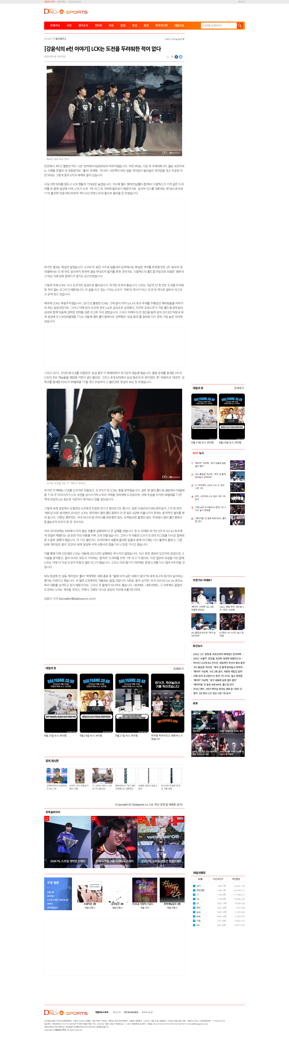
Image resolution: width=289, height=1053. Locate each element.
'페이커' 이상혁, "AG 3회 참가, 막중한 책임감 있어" (218, 671)
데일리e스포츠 (49, 2)
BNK (197, 916)
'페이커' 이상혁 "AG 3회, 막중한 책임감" (202, 608)
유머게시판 (161, 25)
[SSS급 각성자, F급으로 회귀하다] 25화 (144, 904)
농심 (197, 912)
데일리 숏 (51, 668)
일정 (146, 25)
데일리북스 (90, 908)
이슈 (111, 25)
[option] (67, 842)
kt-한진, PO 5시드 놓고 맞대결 (232, 634)
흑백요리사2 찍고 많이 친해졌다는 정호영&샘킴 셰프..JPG (125, 787)
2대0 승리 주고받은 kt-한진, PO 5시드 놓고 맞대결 (210, 508)
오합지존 (50, 892)
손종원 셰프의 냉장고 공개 (147, 787)
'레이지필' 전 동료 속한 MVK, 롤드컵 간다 (210, 519)
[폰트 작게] (168, 57)
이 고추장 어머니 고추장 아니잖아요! (102, 787)
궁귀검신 (50, 896)
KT (196, 903)
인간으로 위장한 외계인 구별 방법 (170, 787)
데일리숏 (179, 25)
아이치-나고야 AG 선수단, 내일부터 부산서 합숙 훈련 (219, 663)
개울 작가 (144, 908)
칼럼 (122, 25)
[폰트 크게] (172, 57)
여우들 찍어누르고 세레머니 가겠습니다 (167, 737)
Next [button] (181, 842)
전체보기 (178, 668)
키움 (197, 921)
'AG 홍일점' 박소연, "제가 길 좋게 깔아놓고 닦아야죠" (210, 475)
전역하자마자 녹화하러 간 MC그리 (56, 787)
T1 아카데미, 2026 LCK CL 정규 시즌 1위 (209, 486)
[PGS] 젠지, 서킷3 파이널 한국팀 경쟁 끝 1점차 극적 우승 (219, 689)
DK (196, 899)
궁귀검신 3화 (117, 904)
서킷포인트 (218, 879)
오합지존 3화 (90, 904)
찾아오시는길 (147, 1012)
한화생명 (199, 890)
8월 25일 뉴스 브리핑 (55, 735)
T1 (196, 895)
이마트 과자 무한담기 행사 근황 (78, 787)
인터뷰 (98, 25)
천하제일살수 (52, 908)
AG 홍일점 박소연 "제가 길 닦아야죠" (203, 634)
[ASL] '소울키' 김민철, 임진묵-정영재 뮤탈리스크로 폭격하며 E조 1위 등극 (219, 658)
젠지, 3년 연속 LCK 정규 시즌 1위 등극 (210, 497)
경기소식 (83, 25)
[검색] (240, 26)
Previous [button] (48, 842)
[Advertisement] (87, 229)
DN (196, 925)
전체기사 (55, 25)
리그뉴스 (48, 39)
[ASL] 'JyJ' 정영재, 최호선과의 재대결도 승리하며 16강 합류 (219, 654)
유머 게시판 (52, 760)
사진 (69, 25)
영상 (134, 25)
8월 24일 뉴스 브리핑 (91, 735)
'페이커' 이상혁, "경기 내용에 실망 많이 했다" (210, 464)
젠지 (197, 886)
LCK (200, 879)
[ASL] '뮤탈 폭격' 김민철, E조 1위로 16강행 (232, 608)
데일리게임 (61, 2)
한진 (197, 908)
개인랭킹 (236, 879)
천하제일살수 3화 (172, 904)
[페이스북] (176, 57)
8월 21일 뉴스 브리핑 (126, 735)
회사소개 (241, 2)
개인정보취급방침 (131, 1012)
